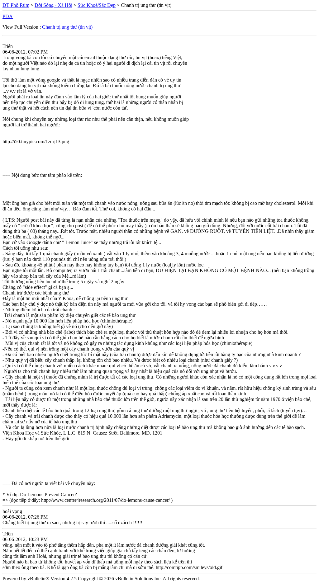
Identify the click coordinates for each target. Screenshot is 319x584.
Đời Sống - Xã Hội (53, 5)
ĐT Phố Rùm (15, 5)
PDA (7, 16)
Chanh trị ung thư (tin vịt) (67, 27)
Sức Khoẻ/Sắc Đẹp (97, 5)
